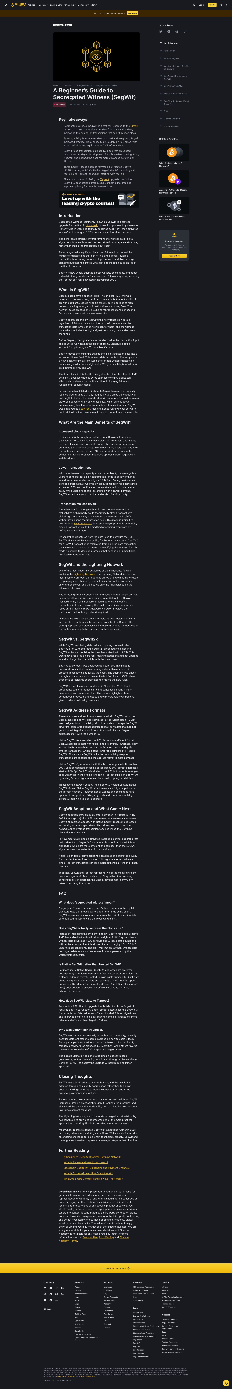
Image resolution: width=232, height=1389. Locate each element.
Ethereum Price (139, 1323)
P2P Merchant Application (143, 1287)
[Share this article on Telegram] (176, 31)
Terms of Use (61, 1376)
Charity (107, 1328)
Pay (105, 1294)
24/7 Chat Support (169, 1319)
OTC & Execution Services (172, 1297)
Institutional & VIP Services (143, 1294)
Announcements (81, 1294)
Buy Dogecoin (138, 1350)
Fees (164, 1332)
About (77, 1287)
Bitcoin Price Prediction (142, 1329)
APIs (164, 1335)
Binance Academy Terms (87, 1376)
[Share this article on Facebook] (168, 31)
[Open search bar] (193, 5)
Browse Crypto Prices (141, 1316)
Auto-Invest (108, 1314)
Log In (201, 5)
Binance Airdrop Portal (171, 1345)
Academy (107, 1304)
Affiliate (165, 1287)
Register (212, 5)
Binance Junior (110, 1300)
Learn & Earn (138, 1312)
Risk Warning (80, 1324)
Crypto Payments (111, 1297)
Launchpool (108, 1311)
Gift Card (107, 1307)
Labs (135, 1297)
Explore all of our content (114, 1268)
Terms (77, 1307)
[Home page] (18, 5)
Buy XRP (136, 1346)
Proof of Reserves (169, 1307)
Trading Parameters (170, 1342)
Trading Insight (168, 1304)
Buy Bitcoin (137, 1340)
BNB (164, 1294)
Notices (78, 1328)
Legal (77, 1304)
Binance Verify (168, 1339)
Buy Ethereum (138, 1353)
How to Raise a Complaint (172, 1352)
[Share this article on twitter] (160, 31)
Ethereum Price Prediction (143, 1333)
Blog (76, 1317)
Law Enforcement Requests (173, 1349)
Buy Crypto (108, 1290)
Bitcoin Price (138, 1319)
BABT (106, 1321)
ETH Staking (109, 1317)
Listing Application (140, 1290)
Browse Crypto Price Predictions (146, 1326)
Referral (165, 1290)
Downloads (79, 1331)
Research (107, 1324)
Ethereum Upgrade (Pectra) (144, 1336)
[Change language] (221, 5)
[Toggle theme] (226, 4)
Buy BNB (136, 1343)
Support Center (168, 1323)
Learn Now (132, 13)
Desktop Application (83, 1334)
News (77, 1297)
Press (77, 1300)
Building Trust (80, 1314)
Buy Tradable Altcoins (141, 1357)
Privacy (78, 1311)
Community (79, 1321)
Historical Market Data (171, 1300)
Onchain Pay (138, 1300)
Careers (78, 1290)
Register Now (174, 256)
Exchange (108, 1287)
